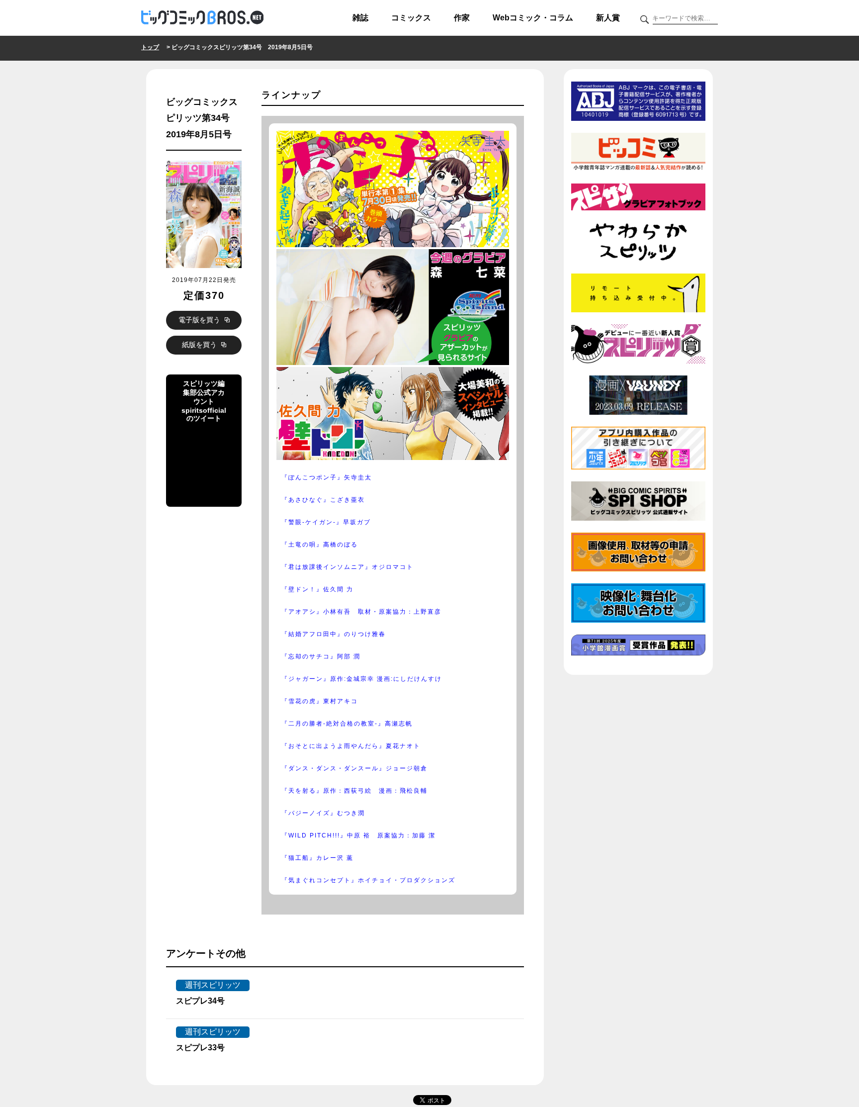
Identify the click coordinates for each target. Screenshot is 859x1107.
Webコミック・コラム (533, 17)
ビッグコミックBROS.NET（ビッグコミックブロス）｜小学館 (202, 17)
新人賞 (608, 17)
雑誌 (360, 17)
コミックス (411, 17)
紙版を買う (200, 345)
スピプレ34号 (200, 1001)
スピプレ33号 (200, 1047)
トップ (150, 47)
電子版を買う (200, 320)
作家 (462, 17)
